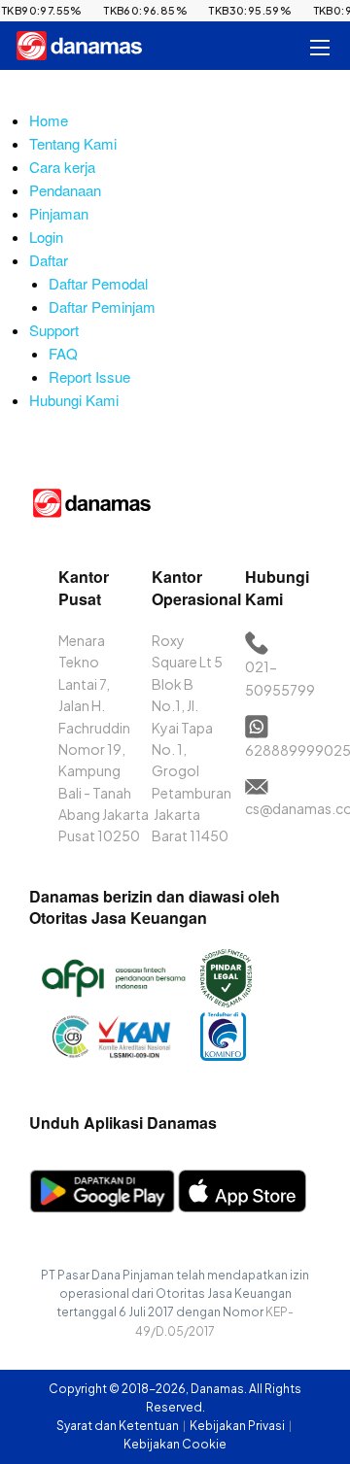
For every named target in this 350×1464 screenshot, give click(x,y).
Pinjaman (58, 213)
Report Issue (89, 376)
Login (46, 236)
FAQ (63, 353)
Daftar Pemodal (98, 283)
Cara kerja (62, 166)
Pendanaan (65, 190)
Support (54, 330)
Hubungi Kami (74, 400)
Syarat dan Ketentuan (118, 1425)
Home (48, 120)
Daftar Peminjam (102, 306)
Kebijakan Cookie (175, 1444)
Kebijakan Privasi (238, 1425)
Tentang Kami (73, 143)
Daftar (48, 260)
